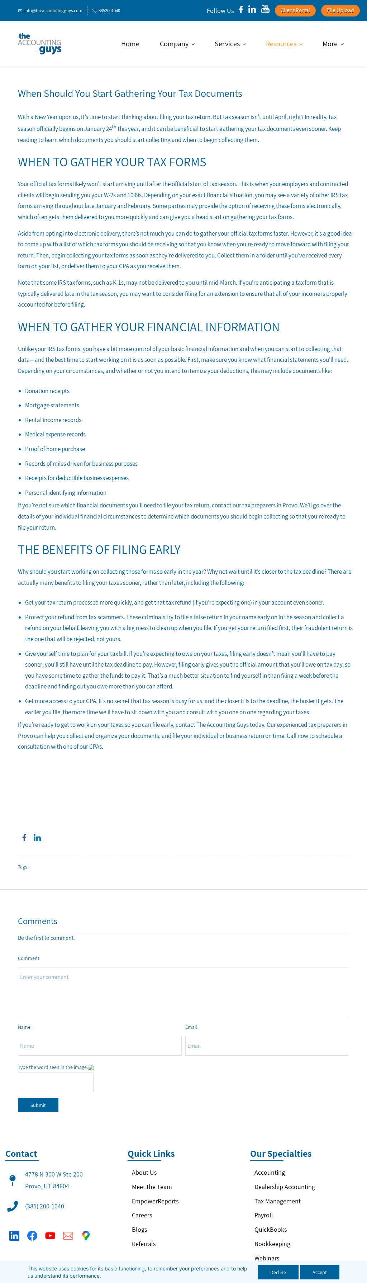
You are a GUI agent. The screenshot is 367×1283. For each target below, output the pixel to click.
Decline (278, 1272)
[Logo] (40, 44)
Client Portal (295, 10)
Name (24, 1027)
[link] (24, 837)
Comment (28, 958)
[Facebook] (32, 1235)
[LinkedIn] (14, 1235)
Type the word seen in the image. (53, 1067)
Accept (320, 1272)
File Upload (340, 10)
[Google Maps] (86, 1235)
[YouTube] (50, 1235)
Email (191, 1027)
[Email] (68, 1235)
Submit (38, 1105)
